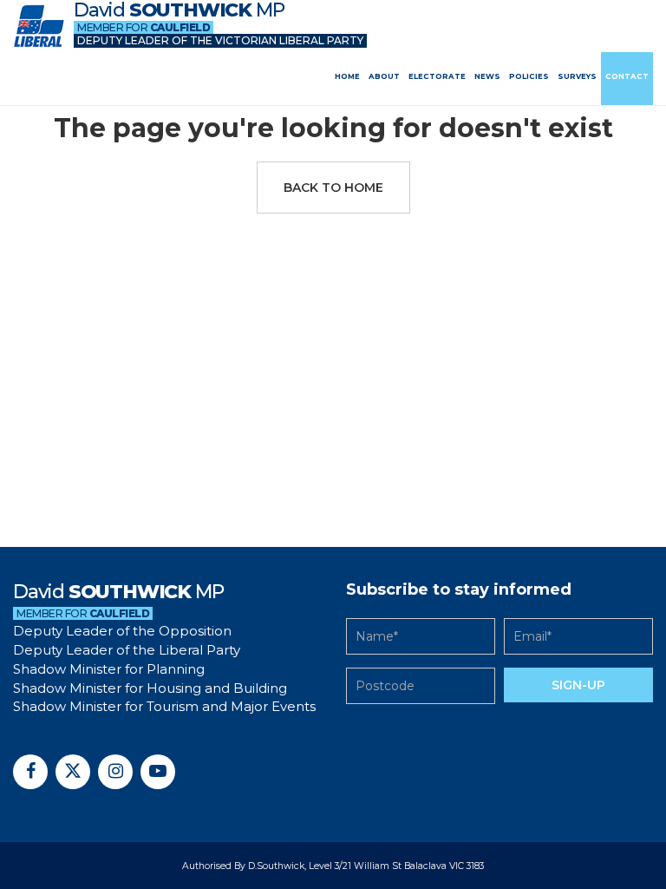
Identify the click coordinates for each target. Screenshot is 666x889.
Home (347, 76)
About (384, 76)
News (487, 76)
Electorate (437, 76)
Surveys (577, 76)
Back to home (333, 187)
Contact (627, 76)
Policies (529, 76)
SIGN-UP (578, 685)
